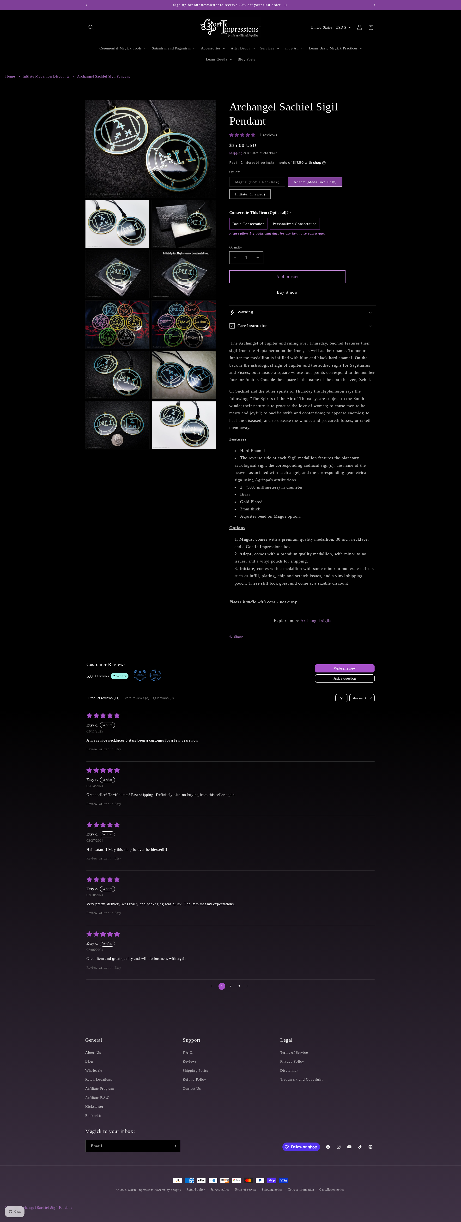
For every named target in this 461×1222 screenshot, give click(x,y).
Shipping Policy (196, 1070)
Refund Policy (194, 1079)
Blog (89, 1061)
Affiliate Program (99, 1088)
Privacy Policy (292, 1061)
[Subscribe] (174, 1146)
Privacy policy (220, 1189)
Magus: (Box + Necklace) (260, 183)
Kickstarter (94, 1106)
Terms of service (245, 1189)
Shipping (236, 153)
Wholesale (93, 1070)
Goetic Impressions (140, 1190)
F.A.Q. (188, 1052)
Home (10, 76)
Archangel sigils (315, 620)
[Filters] (341, 698)
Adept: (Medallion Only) (315, 182)
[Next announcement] (374, 5)
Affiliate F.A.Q (97, 1097)
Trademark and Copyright (301, 1079)
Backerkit (93, 1115)
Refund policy (196, 1189)
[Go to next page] (248, 986)
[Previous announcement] (86, 5)
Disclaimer (289, 1070)
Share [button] (238, 637)
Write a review (345, 668)
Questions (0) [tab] (163, 698)
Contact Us (192, 1088)
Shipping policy (272, 1189)
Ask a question (345, 678)
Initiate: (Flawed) (250, 194)
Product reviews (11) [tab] (104, 698)
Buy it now (287, 292)
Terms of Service (294, 1052)
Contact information (301, 1189)
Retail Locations (98, 1079)
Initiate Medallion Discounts (46, 76)
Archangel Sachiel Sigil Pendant (103, 76)
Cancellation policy (332, 1189)
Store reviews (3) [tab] (136, 698)
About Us (93, 1052)
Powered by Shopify (167, 1190)
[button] (91, 27)
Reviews (190, 1061)
